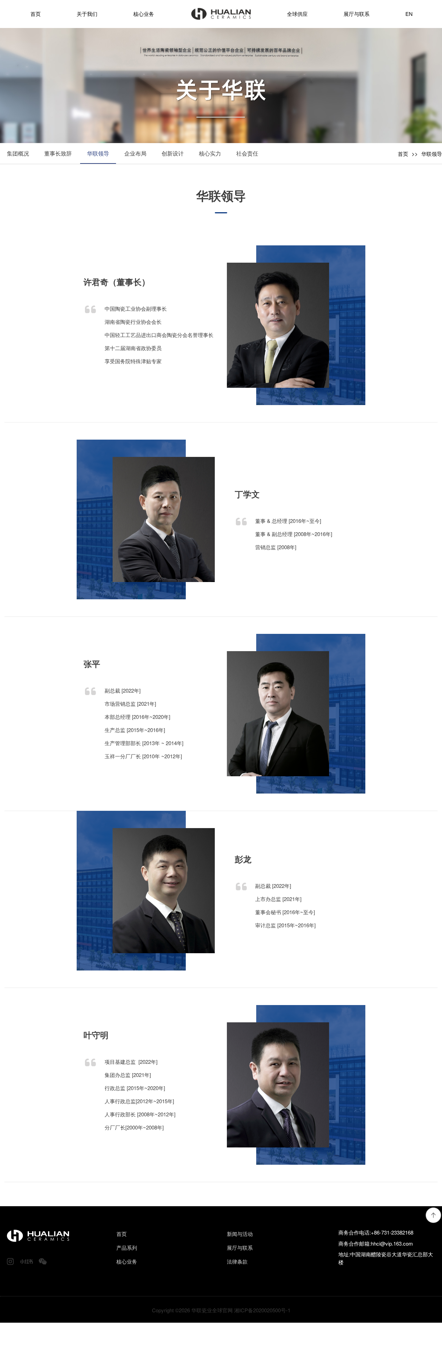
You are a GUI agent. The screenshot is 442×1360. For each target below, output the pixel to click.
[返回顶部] (433, 1215)
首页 (403, 153)
